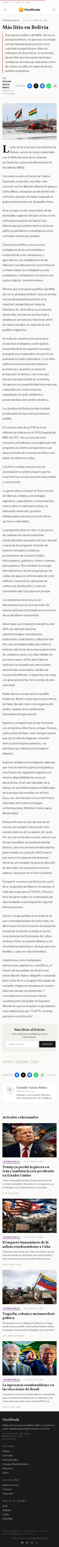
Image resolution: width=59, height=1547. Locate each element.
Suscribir (47, 1044)
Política (6, 1451)
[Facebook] (29, 85)
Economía (7, 1455)
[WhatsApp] (48, 85)
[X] (36, 85)
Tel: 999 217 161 (9, 1439)
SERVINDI (7, 1518)
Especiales (7, 1493)
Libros (5, 1472)
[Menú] (5, 9)
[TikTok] (37, 1542)
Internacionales (11, 1162)
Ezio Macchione (10, 1193)
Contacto (7, 1489)
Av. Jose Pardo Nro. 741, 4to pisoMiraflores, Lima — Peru (16, 1434)
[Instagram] (32, 1542)
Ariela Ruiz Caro (11, 1265)
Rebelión (6, 1510)
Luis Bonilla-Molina (13, 1336)
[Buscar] (54, 9)
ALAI (4, 1506)
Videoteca (7, 1468)
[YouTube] (22, 1542)
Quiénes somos (10, 1485)
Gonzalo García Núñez (31, 1087)
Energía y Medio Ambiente (15, 1464)
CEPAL (6, 1514)
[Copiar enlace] (55, 85)
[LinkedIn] (42, 85)
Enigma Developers (38, 1538)
